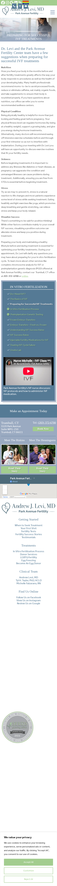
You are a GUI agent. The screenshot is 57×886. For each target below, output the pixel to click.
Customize (28, 870)
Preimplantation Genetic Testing (26, 314)
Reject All (28, 879)
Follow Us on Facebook (28, 597)
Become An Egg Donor (28, 563)
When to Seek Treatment (28, 525)
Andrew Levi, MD (28, 577)
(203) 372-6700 (47, 422)
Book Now (43, 429)
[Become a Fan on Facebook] (3, 3)
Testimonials (29, 537)
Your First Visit (29, 528)
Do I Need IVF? (18, 293)
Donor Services (28, 554)
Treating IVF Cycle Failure (22, 345)
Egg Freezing (28, 560)
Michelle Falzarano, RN (28, 583)
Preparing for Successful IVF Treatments (31, 304)
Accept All (28, 862)
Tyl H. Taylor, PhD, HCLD (29, 580)
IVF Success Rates (19, 335)
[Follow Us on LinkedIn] (16, 3)
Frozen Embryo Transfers (22, 319)
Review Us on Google (28, 603)
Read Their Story (14, 470)
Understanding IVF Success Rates (27, 329)
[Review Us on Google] (11, 3)
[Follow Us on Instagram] (7, 3)
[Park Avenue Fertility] (23, 14)
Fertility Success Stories (28, 534)
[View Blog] (20, 3)
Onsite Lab (15, 350)
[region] (28, 859)
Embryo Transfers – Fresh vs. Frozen (28, 324)
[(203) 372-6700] (14, 6)
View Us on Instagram (28, 600)
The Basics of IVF (19, 299)
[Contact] (26, 6)
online (25, 276)
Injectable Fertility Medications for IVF (29, 340)
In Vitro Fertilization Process (24, 309)
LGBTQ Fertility (28, 557)
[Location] (20, 6)
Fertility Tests (28, 531)
